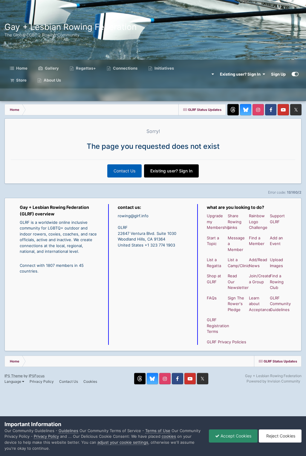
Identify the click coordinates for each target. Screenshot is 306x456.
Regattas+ (85, 68)
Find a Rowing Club (277, 281)
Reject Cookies (280, 435)
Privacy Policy (42, 381)
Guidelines (68, 430)
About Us (52, 80)
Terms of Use (157, 430)
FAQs (212, 298)
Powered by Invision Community (273, 381)
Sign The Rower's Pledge (236, 304)
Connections (124, 68)
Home (21, 68)
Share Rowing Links (234, 221)
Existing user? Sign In (241, 74)
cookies (169, 436)
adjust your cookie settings (122, 442)
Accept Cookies (235, 435)
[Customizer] (295, 74)
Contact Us (124, 170)
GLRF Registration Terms (218, 325)
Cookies (90, 381)
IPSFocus (37, 376)
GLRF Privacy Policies (226, 341)
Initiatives (164, 68)
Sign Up (278, 74)
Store (21, 80)
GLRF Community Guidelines (280, 304)
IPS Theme (13, 376)
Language (13, 381)
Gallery (51, 68)
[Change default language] (210, 74)
